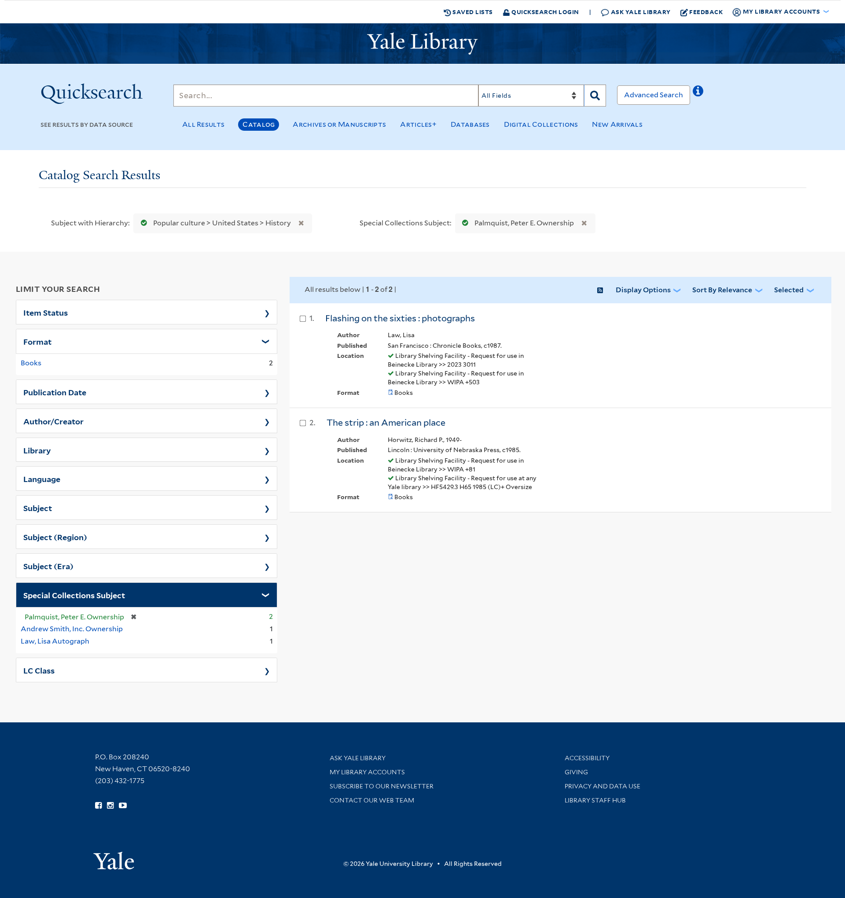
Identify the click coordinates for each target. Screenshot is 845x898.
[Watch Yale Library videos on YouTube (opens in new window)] (123, 806)
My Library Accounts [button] (781, 11)
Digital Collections (541, 124)
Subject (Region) (55, 536)
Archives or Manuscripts (339, 124)
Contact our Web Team (372, 800)
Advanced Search (653, 95)
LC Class (39, 670)
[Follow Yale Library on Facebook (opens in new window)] (98, 806)
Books (31, 363)
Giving (576, 772)
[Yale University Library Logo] (422, 43)
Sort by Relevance (722, 290)
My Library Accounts (367, 772)
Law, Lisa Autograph (55, 641)
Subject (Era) (48, 565)
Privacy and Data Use (602, 786)
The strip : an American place (386, 422)
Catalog (258, 124)
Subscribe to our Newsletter (382, 786)
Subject (37, 507)
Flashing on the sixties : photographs (400, 318)
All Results (203, 124)
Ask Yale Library (640, 11)
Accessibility (587, 758)
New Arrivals (617, 124)
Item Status (45, 312)
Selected (789, 290)
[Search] (595, 96)
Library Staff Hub (595, 800)
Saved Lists (472, 11)
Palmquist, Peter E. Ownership (524, 223)
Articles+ (418, 124)
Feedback (706, 11)
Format (37, 341)
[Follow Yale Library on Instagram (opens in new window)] (110, 806)
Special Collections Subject (74, 594)
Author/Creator (53, 421)
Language (41, 478)
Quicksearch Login (544, 11)
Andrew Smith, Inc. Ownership (72, 629)
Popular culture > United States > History (222, 223)
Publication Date (54, 391)
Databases (470, 124)
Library (37, 450)
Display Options (643, 290)
